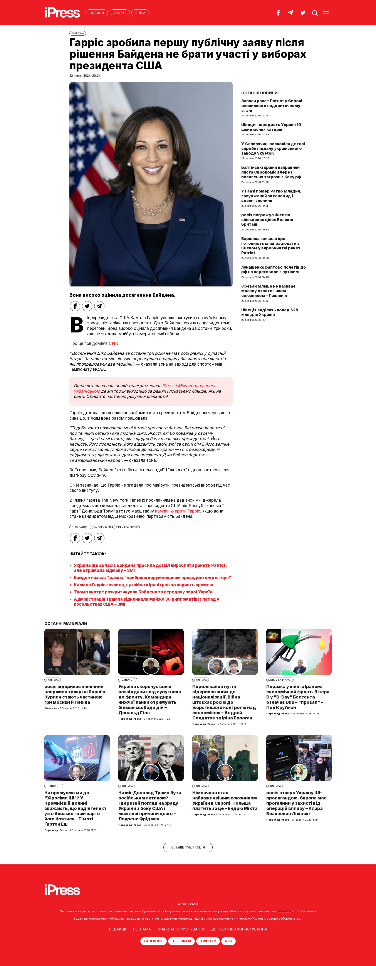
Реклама (142, 929)
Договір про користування (239, 929)
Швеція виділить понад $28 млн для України (269, 312)
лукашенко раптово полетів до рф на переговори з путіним (273, 269)
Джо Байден (80, 527)
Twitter (208, 941)
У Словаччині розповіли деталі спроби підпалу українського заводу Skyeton (273, 148)
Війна (140, 13)
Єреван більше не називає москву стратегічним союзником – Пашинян (268, 291)
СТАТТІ (119, 13)
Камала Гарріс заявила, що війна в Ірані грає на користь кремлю (143, 584)
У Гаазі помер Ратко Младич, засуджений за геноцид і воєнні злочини (271, 196)
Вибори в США (103, 527)
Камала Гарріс (128, 527)
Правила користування (181, 929)
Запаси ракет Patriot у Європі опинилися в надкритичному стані (271, 105)
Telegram (181, 941)
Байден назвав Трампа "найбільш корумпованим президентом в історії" (152, 577)
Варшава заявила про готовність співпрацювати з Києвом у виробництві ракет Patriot (270, 245)
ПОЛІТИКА (77, 33)
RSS (228, 941)
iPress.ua (284, 911)
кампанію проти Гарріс (177, 511)
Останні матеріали (65, 623)
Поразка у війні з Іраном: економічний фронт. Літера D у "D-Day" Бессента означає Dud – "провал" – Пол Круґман (297, 697)
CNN (113, 343)
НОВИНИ (97, 13)
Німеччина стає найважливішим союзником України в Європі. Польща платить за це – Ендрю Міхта (224, 800)
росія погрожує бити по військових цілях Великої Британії (267, 220)
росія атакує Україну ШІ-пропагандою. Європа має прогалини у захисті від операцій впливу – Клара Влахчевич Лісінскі (296, 803)
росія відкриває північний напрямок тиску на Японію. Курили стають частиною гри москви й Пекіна (75, 694)
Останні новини (259, 93)
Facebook (153, 941)
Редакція (118, 929)
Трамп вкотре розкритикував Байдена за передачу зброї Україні (143, 592)
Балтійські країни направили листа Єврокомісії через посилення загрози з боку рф (271, 172)
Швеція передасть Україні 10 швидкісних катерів (271, 127)
